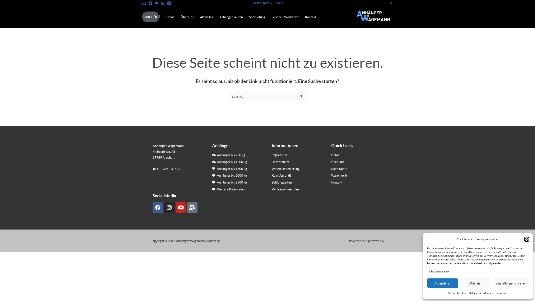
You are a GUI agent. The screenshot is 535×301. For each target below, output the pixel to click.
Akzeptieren (442, 283)
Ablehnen (475, 283)
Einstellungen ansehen (511, 283)
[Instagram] (169, 3)
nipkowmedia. (375, 241)
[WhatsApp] (163, 3)
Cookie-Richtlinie (457, 293)
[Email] (144, 3)
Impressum (502, 293)
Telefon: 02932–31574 (267, 3)
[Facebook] (150, 3)
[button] (527, 239)
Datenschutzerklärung (481, 293)
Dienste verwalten (439, 271)
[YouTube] (156, 3)
